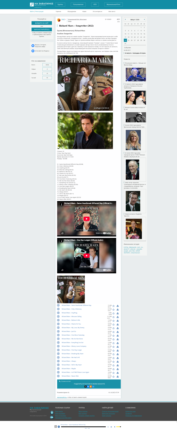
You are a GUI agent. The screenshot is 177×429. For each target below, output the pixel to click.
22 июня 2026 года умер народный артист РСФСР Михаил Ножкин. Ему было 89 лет (134, 155)
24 (125, 40)
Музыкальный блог (113, 4)
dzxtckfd (139, 249)
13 (135, 34)
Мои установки (60, 416)
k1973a (126, 247)
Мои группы (83, 411)
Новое (84, 11)
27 (135, 40)
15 (141, 34)
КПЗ (95, 4)
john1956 (132, 251)
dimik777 (126, 249)
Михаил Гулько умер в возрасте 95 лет (134, 108)
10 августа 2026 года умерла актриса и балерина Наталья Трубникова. (133, 86)
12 (131, 34)
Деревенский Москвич (63, 418)
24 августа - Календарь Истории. (135, 53)
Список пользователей (110, 411)
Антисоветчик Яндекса (42, 51)
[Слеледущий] (125, 19)
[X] (85, 386)
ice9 (138, 247)
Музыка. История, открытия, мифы (40, 45)
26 (131, 40)
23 (144, 37)
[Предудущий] (144, 19)
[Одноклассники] (91, 386)
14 (138, 34)
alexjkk (126, 251)
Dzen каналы (106, 416)
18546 (47, 65)
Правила (128, 414)
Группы (60, 4)
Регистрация (39, 11)
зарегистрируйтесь (42, 29)
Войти (32, 11)
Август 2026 (134, 19)
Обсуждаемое (71, 11)
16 (144, 34)
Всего (33, 65)
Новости (127, 59)
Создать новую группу (87, 416)
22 (141, 37)
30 (144, 40)
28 (138, 40)
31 (125, 43)
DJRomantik (132, 247)
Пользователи (78, 4)
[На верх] (52, 413)
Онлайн (34, 73)
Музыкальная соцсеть (44, 4)
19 (131, 37)
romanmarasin (135, 253)
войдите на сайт (41, 23)
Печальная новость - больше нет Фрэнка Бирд (135, 64)
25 (128, 40)
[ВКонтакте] (88, 386)
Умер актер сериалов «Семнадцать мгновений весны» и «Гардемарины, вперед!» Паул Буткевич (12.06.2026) (135, 185)
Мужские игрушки (108, 414)
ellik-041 (133, 249)
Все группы (83, 414)
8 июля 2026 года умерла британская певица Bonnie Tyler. (134, 126)
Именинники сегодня (131, 244)
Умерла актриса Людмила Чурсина (133, 215)
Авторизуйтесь (62, 397)
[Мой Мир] (93, 386)
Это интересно (97, 11)
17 (125, 37)
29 (141, 40)
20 (135, 37)
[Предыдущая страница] (52, 417)
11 (128, 34)
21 (138, 37)
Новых (34, 69)
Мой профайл (60, 414)
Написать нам (130, 411)
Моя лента (112, 11)
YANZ (63, 19)
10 (47, 73)
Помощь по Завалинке (133, 416)
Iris (142, 247)
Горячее (58, 11)
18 (128, 37)
